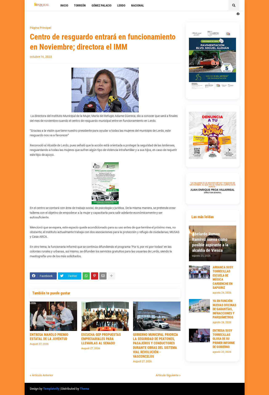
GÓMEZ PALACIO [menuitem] (101, 5)
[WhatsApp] (86, 276)
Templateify (51, 388)
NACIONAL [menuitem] (137, 5)
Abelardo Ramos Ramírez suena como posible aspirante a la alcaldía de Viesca (210, 242)
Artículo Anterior (42, 375)
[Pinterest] (94, 276)
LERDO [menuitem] (121, 5)
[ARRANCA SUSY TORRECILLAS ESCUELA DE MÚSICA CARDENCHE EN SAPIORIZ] (199, 272)
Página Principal (40, 27)
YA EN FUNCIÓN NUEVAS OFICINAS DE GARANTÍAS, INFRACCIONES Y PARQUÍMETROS (224, 309)
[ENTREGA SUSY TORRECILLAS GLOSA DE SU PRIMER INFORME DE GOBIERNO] (199, 335)
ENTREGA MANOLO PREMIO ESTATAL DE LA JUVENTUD (49, 337)
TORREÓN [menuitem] (80, 5)
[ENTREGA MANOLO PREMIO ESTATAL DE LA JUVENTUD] (53, 316)
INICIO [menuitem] (64, 5)
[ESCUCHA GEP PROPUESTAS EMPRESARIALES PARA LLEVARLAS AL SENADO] (105, 316)
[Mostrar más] (111, 276)
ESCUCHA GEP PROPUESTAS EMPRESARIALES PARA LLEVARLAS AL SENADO (101, 339)
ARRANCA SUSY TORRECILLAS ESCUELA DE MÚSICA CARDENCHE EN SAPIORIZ (223, 277)
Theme (84, 388)
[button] (233, 5)
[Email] (103, 276)
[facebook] (238, 14)
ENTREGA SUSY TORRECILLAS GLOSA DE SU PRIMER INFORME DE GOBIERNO (224, 339)
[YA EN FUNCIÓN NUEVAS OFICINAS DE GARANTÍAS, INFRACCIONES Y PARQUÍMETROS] (199, 306)
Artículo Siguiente (167, 375)
